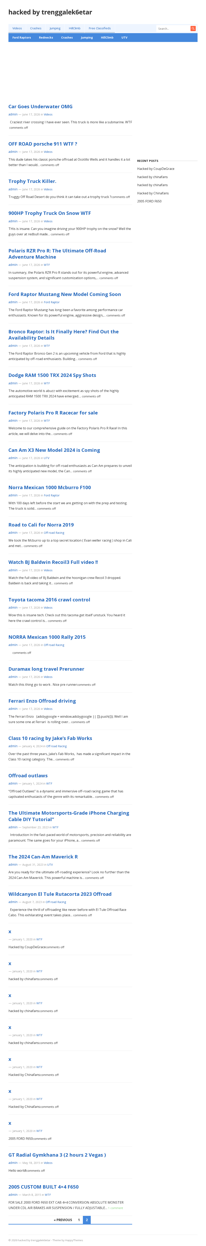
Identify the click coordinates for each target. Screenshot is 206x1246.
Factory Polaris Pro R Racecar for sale (53, 412)
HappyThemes (74, 1240)
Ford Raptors (21, 37)
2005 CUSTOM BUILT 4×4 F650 (43, 1186)
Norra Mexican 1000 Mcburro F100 (49, 487)
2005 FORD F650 (149, 201)
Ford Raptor (52, 302)
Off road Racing (54, 533)
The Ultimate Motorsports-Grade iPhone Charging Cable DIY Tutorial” (68, 815)
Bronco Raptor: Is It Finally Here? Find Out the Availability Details (63, 334)
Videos (17, 28)
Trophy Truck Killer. (32, 181)
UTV (124, 37)
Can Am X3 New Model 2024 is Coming (54, 450)
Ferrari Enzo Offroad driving (42, 700)
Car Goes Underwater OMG (40, 106)
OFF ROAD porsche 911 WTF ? (42, 143)
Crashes (35, 28)
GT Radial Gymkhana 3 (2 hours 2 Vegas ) (57, 1154)
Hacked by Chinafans (153, 193)
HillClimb (74, 28)
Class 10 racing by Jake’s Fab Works (50, 738)
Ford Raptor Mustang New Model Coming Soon (64, 294)
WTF (47, 265)
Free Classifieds (100, 28)
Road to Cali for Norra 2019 (41, 524)
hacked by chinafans (152, 177)
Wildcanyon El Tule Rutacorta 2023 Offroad (60, 894)
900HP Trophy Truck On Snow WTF (49, 213)
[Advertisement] (103, 75)
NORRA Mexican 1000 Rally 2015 (47, 637)
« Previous (63, 1220)
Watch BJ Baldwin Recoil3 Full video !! (53, 562)
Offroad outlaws (28, 775)
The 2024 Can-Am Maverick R (43, 856)
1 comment (115, 1208)
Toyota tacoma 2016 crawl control (49, 599)
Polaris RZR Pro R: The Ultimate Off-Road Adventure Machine (57, 253)
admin (13, 114)
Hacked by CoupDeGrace (155, 168)
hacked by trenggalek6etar (50, 12)
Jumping (55, 28)
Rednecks (46, 37)
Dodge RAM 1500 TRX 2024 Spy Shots (52, 375)
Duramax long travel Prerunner (46, 668)
